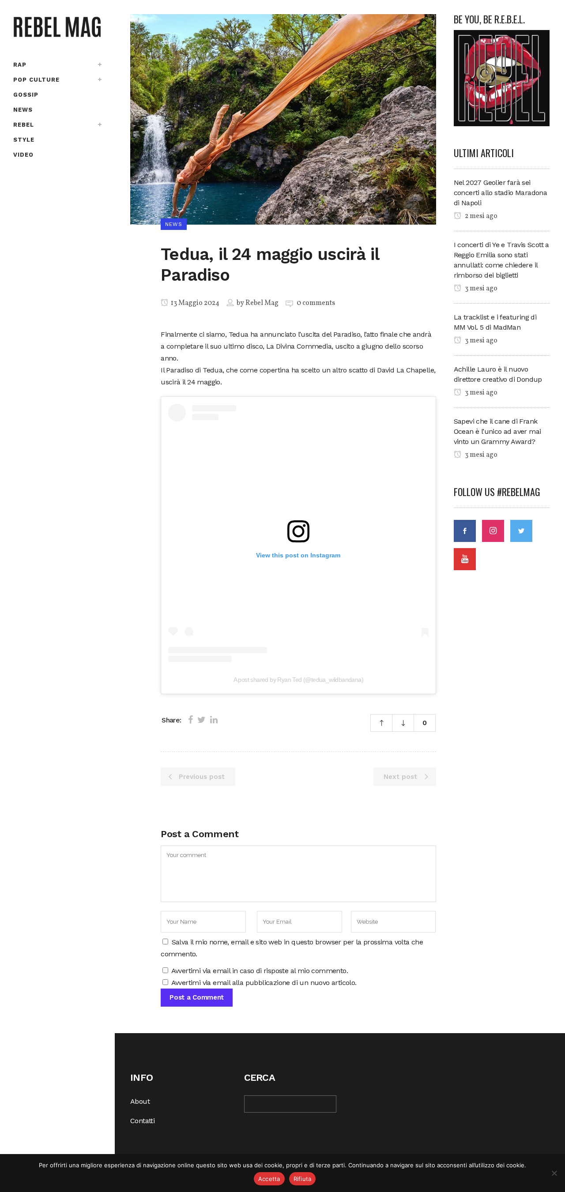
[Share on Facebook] (190, 719)
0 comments (316, 303)
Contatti (142, 1121)
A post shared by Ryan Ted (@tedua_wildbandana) (298, 679)
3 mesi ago (480, 288)
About (140, 1101)
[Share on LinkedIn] (214, 719)
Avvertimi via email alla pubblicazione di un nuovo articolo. (264, 982)
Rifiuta (303, 1178)
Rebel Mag (262, 303)
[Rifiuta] (554, 1173)
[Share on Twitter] (201, 719)
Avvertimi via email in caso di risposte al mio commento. (259, 970)
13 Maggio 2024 (194, 303)
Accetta (269, 1178)
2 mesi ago (480, 216)
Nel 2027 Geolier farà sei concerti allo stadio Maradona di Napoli (500, 192)
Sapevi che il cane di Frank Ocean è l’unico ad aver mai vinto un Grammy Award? (497, 431)
